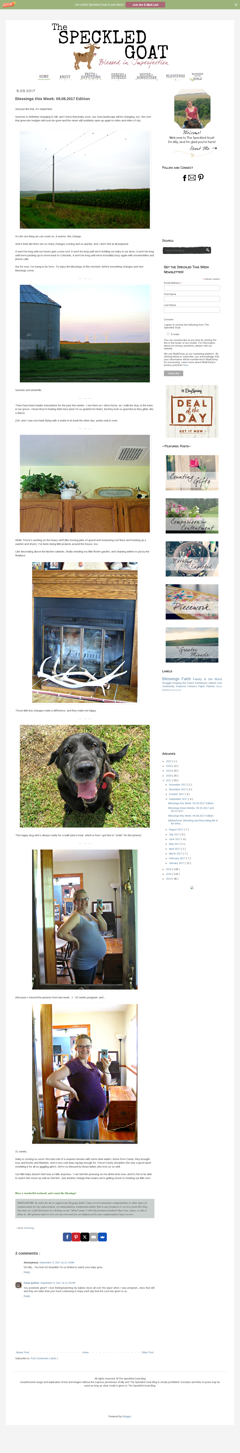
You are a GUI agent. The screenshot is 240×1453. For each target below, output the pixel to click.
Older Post (148, 1352)
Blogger (126, 1416)
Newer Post (22, 1352)
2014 (169, 878)
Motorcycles (175, 690)
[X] (84, 1237)
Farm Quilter (31, 1283)
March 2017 (176, 853)
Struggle (166, 683)
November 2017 (178, 789)
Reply (27, 1272)
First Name (170, 294)
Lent (219, 683)
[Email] (93, 1237)
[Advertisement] (188, 210)
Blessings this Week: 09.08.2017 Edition (190, 815)
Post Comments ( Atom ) (44, 1358)
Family (197, 679)
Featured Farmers (186, 686)
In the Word (213, 679)
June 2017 (175, 839)
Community (168, 686)
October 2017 (177, 794)
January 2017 (177, 863)
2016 (169, 869)
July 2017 (174, 834)
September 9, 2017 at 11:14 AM (57, 1262)
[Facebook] (67, 1237)
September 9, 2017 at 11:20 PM (57, 1283)
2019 (169, 770)
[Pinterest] (76, 1237)
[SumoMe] (102, 1237)
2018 (169, 775)
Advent (212, 683)
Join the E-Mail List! (145, 5)
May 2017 (175, 843)
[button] (120, 4)
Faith (186, 679)
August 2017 (176, 829)
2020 (169, 766)
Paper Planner (206, 686)
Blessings (29, 1228)
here (185, 365)
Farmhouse (201, 683)
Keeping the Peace (183, 683)
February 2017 (177, 858)
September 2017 (178, 799)
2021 (169, 761)
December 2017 (178, 784)
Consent (168, 319)
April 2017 (175, 848)
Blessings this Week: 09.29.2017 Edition (190, 803)
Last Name (170, 305)
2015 (169, 874)
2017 (169, 780)
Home (85, 1352)
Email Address (173, 283)
